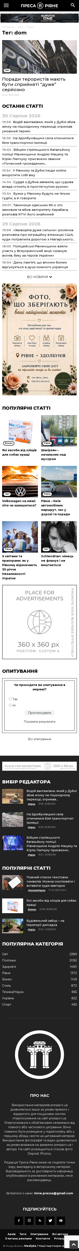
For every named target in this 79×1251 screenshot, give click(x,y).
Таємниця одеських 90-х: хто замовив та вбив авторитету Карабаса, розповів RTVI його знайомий (35, 209)
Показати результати (39, 722)
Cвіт (5, 954)
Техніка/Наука (12, 992)
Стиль (6, 985)
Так (15, 699)
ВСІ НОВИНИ (38, 277)
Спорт (6, 1004)
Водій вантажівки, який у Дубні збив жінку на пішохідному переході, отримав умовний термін (38, 126)
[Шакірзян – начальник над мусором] (59, 431)
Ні (14, 705)
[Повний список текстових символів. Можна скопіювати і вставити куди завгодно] (12, 882)
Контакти (43, 1238)
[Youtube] (61, 1221)
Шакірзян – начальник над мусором (53, 454)
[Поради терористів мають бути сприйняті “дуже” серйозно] (39, 57)
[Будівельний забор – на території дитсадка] (12, 926)
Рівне (6, 973)
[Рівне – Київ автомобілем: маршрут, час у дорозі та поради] (59, 481)
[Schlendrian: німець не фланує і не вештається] (59, 537)
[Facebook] (19, 1221)
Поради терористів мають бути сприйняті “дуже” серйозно (34, 84)
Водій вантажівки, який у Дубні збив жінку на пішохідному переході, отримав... (52, 795)
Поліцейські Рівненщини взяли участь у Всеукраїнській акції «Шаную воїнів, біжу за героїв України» (35, 250)
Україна (8, 998)
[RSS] (40, 1221)
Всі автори (60, 1234)
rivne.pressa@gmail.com (53, 1193)
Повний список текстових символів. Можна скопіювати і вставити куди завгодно (51, 881)
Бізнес (7, 979)
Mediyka (30, 1245)
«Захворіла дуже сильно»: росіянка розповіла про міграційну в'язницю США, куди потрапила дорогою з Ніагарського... (38, 234)
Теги (20, 27)
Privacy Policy (64, 1238)
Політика (9, 960)
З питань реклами (18, 1238)
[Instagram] (29, 1221)
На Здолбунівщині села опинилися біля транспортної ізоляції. (50, 818)
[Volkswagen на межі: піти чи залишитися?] (20, 481)
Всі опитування (39, 739)
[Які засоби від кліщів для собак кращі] (20, 431)
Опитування (39, 1234)
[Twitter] (50, 1221)
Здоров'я (9, 967)
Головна (7, 27)
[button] (73, 5)
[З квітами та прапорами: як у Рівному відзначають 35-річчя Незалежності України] (20, 537)
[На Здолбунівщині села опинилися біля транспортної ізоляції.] (12, 819)
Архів (12, 1234)
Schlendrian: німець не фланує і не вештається (57, 560)
